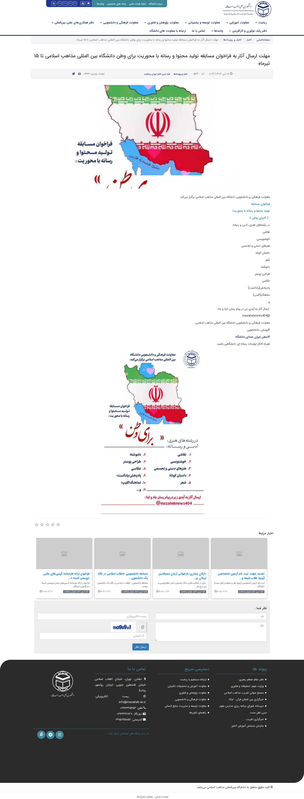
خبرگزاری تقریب (255, 719)
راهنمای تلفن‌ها (197, 712)
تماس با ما (198, 31)
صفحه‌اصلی (263, 39)
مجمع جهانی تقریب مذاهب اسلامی (244, 693)
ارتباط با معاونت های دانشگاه (168, 31)
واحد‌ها (218, 31)
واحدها (100, 4)
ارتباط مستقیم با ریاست (193, 679)
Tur (65, 3)
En (70, 3)
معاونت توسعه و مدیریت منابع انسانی (185, 706)
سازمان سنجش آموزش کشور (247, 726)
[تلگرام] (50, 735)
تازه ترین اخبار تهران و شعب (157, 74)
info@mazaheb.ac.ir (132, 702)
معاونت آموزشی (239, 22)
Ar (75, 3)
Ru (59, 3)
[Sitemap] (82, 3)
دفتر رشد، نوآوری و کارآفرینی (249, 31)
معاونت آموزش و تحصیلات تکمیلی (187, 686)
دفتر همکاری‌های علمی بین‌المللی (74, 22)
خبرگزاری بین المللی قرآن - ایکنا (246, 699)
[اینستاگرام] (59, 735)
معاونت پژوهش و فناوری (163, 22)
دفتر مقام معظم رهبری (251, 679)
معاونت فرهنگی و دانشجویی (120, 22)
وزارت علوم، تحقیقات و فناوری (247, 686)
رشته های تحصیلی (116, 4)
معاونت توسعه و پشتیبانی (203, 22)
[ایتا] (41, 735)
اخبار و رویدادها (232, 39)
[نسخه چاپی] (79, 74)
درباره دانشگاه (156, 4)
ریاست (262, 22)
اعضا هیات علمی (137, 4)
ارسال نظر (140, 647)
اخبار (248, 39)
